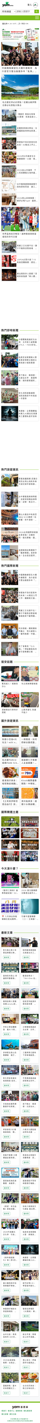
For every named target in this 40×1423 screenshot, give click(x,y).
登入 (30, 4)
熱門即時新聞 (10, 330)
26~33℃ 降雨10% (19, 24)
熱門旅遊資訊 (10, 469)
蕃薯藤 (7, 4)
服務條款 (19, 1411)
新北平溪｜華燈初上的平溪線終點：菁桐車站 (29, 1337)
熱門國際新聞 (10, 565)
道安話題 (7, 662)
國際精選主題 (10, 812)
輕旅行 (6, 1342)
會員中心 (11, 1411)
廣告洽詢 (12, 1414)
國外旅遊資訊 (10, 721)
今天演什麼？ (10, 868)
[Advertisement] (20, 306)
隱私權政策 (28, 1411)
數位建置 (5, 1414)
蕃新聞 (6, 957)
